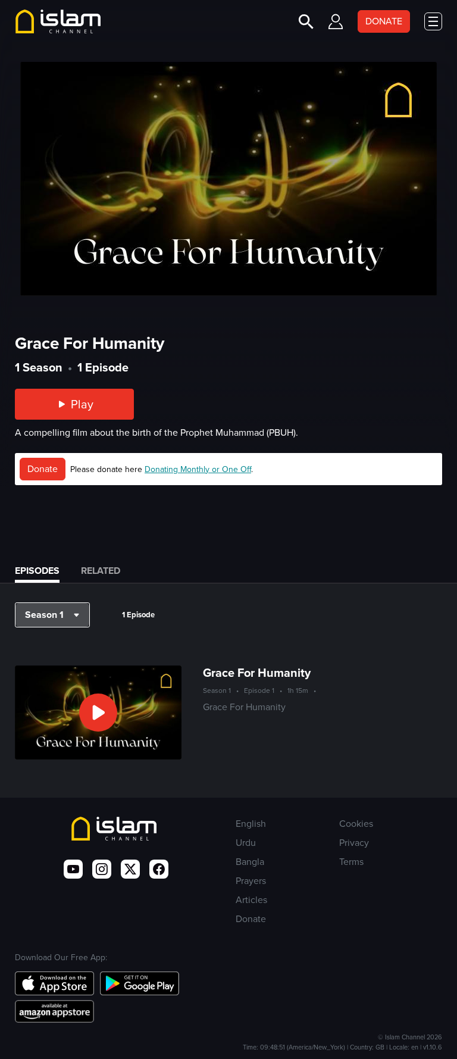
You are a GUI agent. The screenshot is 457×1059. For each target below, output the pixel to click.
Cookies (356, 823)
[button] (52, 615)
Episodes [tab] (37, 570)
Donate (42, 469)
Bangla (250, 862)
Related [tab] (100, 570)
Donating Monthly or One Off (198, 469)
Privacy (354, 842)
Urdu (246, 842)
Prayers (251, 881)
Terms (351, 862)
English (251, 823)
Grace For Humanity (257, 673)
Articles (251, 900)
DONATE (383, 21)
